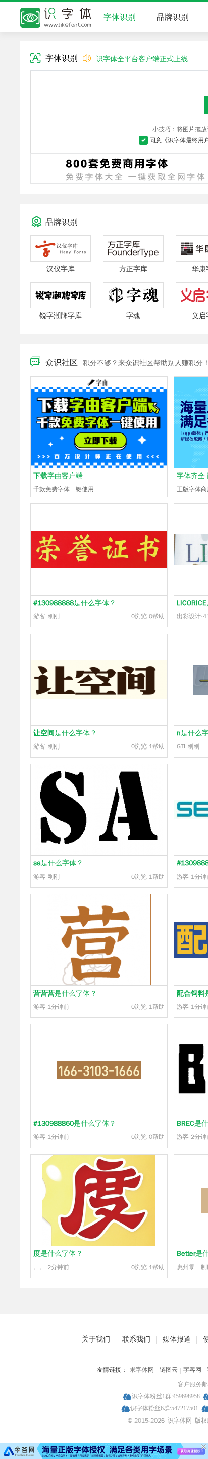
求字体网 (142, 1370)
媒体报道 (177, 1339)
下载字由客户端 (58, 475)
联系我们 (136, 1339)
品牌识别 (173, 17)
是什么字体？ (74, 603)
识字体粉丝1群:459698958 (166, 1396)
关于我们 (96, 1339)
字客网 (192, 1370)
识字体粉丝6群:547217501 (164, 1408)
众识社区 (61, 363)
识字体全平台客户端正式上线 (142, 59)
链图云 (169, 1370)
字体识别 (119, 17)
